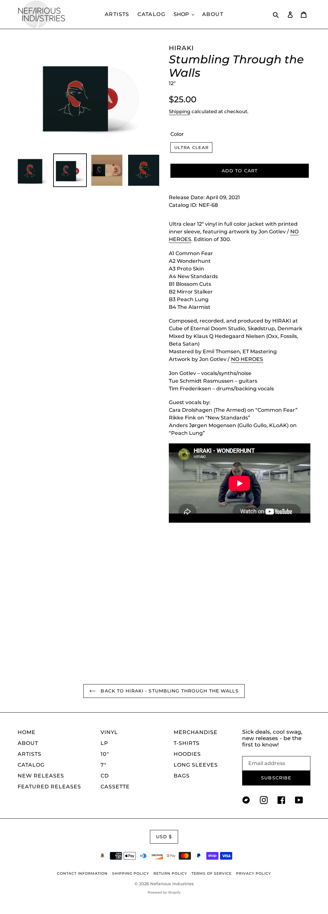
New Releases (41, 776)
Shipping (179, 111)
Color (177, 134)
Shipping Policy (130, 873)
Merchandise (195, 732)
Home (27, 732)
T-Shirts (187, 743)
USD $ (164, 837)
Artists (29, 754)
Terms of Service (212, 873)
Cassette (115, 787)
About (28, 743)
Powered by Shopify (164, 892)
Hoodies (187, 754)
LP (104, 743)
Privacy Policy (253, 873)
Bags (182, 776)
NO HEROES (247, 359)
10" (105, 754)
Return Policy (170, 873)
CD (105, 776)
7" (103, 765)
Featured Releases (49, 787)
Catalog (31, 765)
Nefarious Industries (172, 883)
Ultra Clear (191, 147)
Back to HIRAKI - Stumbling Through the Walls (168, 691)
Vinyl (109, 732)
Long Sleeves (196, 765)
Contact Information (82, 873)
